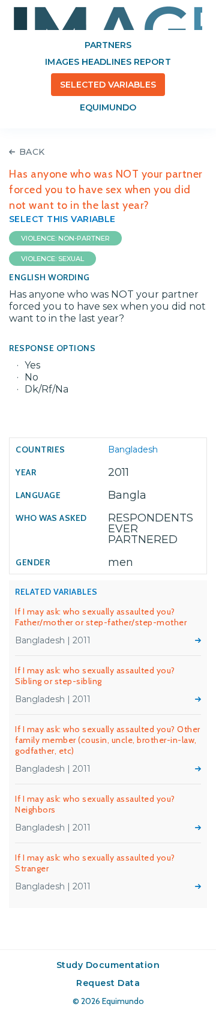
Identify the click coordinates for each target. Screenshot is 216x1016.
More (198, 640)
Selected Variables (108, 84)
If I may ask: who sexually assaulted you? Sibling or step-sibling (95, 676)
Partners (108, 45)
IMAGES (108, 18)
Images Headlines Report (107, 61)
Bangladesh (133, 449)
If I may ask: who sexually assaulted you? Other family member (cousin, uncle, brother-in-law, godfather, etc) (107, 740)
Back (32, 151)
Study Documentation (108, 965)
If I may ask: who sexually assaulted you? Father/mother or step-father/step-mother (101, 617)
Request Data (108, 983)
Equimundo (108, 107)
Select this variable (62, 219)
